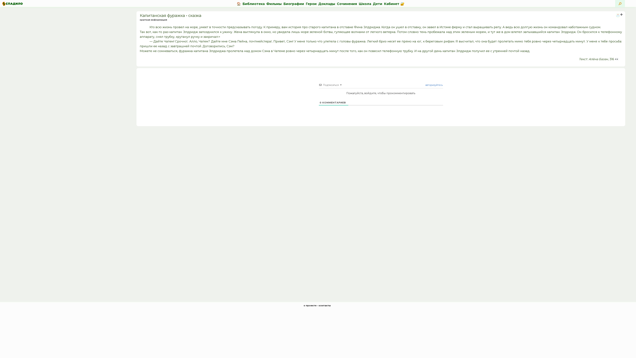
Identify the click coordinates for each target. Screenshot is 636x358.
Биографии (293, 4)
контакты (325, 305)
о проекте (310, 305)
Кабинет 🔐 (394, 4)
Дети (377, 4)
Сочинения (347, 4)
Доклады (326, 4)
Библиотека (253, 4)
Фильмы (274, 4)
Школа (365, 4)
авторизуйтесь (434, 85)
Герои (311, 4)
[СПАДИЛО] (12, 4)
